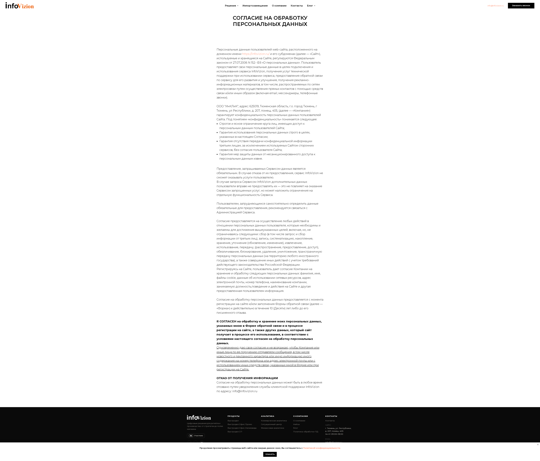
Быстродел (233, 420)
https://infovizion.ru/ (255, 54)
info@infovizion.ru (496, 6)
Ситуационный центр (271, 424)
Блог (295, 428)
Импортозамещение (255, 5)
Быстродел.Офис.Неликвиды (242, 428)
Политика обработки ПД (305, 431)
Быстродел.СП (235, 431)
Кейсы (296, 424)
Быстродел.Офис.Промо (240, 424)
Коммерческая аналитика (274, 420)
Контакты (297, 5)
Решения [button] (231, 5)
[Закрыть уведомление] (537, 444)
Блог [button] (310, 5)
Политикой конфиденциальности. (322, 448)
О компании (279, 5)
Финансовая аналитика (272, 428)
